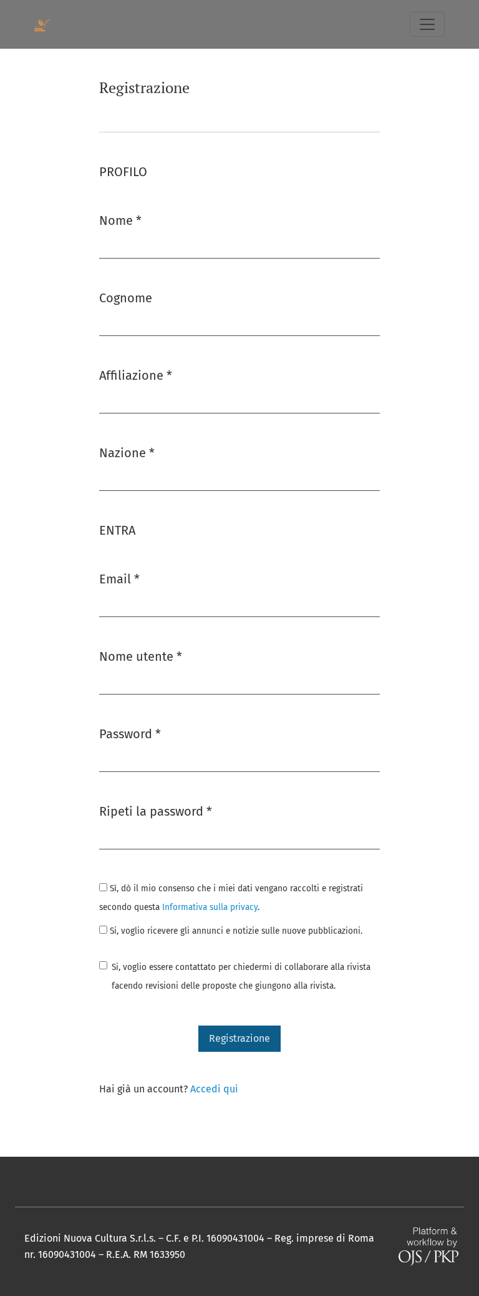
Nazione (127, 452)
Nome (120, 220)
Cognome (125, 297)
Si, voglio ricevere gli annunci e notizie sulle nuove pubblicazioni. (234, 931)
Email (119, 578)
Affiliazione (135, 375)
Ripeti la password (155, 811)
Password (130, 733)
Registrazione (239, 1038)
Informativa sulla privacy (210, 907)
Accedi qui (214, 1089)
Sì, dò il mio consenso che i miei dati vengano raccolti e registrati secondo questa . (231, 898)
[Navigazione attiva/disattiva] (427, 24)
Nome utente (140, 656)
